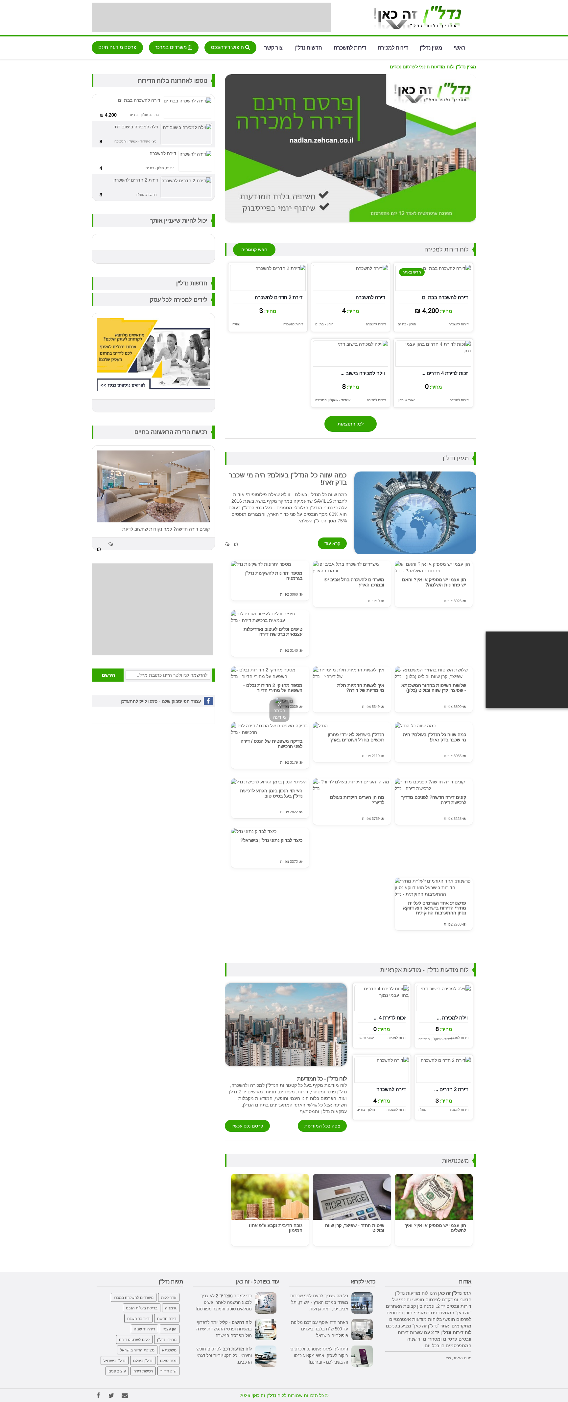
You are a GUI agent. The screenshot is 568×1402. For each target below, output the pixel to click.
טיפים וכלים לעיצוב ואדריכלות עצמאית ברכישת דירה (273, 631)
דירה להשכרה (370, 297)
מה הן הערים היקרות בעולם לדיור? (357, 800)
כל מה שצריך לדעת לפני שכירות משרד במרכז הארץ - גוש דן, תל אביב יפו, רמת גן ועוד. (319, 1302)
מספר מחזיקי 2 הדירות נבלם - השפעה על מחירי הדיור (272, 688)
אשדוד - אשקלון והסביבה (332, 400)
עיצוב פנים (117, 1371)
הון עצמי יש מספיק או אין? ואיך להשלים (435, 1228)
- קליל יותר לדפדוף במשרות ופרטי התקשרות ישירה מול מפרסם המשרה (224, 1329)
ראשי (459, 47)
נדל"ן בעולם (143, 1360)
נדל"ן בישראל (115, 1360)
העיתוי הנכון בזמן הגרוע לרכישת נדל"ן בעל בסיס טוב (271, 793)
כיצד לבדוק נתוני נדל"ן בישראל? (271, 840)
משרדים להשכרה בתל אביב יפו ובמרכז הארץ (353, 582)
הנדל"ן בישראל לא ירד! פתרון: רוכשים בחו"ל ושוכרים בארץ (355, 737)
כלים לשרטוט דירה (134, 1339)
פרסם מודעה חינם (117, 47)
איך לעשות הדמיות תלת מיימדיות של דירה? (360, 688)
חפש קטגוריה (254, 249)
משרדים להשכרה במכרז (134, 1297)
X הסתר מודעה (279, 710)
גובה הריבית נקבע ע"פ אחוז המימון (275, 1228)
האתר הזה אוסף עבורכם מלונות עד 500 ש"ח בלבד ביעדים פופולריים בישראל (319, 1329)
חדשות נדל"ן (308, 47)
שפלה (236, 324)
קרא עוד (332, 543)
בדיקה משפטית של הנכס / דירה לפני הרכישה (271, 743)
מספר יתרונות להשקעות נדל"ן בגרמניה (273, 575)
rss (448, 1357)
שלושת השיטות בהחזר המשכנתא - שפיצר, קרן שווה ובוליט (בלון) (433, 688)
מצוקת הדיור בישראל (137, 1349)
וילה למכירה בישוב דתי (135, 126)
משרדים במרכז (171, 47)
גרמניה (171, 1307)
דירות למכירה (393, 47)
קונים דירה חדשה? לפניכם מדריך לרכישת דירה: (433, 800)
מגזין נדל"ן (431, 47)
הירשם (108, 675)
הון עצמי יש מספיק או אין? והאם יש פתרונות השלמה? (434, 582)
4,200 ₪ (108, 115)
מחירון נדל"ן (167, 1339)
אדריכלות (169, 1297)
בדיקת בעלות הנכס (141, 1307)
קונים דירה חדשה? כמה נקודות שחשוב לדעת (166, 529)
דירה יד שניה (144, 1328)
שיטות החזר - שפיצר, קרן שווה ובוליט (354, 1228)
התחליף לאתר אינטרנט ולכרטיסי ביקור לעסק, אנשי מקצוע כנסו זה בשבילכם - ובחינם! (319, 1355)
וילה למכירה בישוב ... (363, 373)
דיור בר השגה (138, 1318)
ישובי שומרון (406, 400)
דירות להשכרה (350, 47)
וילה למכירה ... (452, 1017)
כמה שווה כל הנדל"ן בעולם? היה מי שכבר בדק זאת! (434, 737)
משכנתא (169, 1349)
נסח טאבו (168, 1360)
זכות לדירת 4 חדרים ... (444, 373)
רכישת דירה (143, 1371)
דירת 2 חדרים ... (451, 1089)
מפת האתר (462, 1357)
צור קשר (273, 47)
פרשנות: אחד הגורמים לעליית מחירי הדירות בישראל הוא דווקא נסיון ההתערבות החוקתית (434, 908)
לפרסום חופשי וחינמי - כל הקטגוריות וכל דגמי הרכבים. (224, 1355)
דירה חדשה (167, 1318)
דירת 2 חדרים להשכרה (278, 297)
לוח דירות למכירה (446, 249)
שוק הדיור (168, 1371)
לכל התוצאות (351, 424)
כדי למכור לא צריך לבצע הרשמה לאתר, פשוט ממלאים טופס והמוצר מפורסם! (224, 1302)
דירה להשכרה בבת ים (445, 297)
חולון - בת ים (407, 324)
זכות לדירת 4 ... (390, 1017)
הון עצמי (170, 1328)
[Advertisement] (211, 17)
